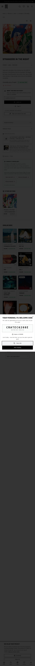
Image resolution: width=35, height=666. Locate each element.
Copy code (18, 343)
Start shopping (17, 347)
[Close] (33, 316)
